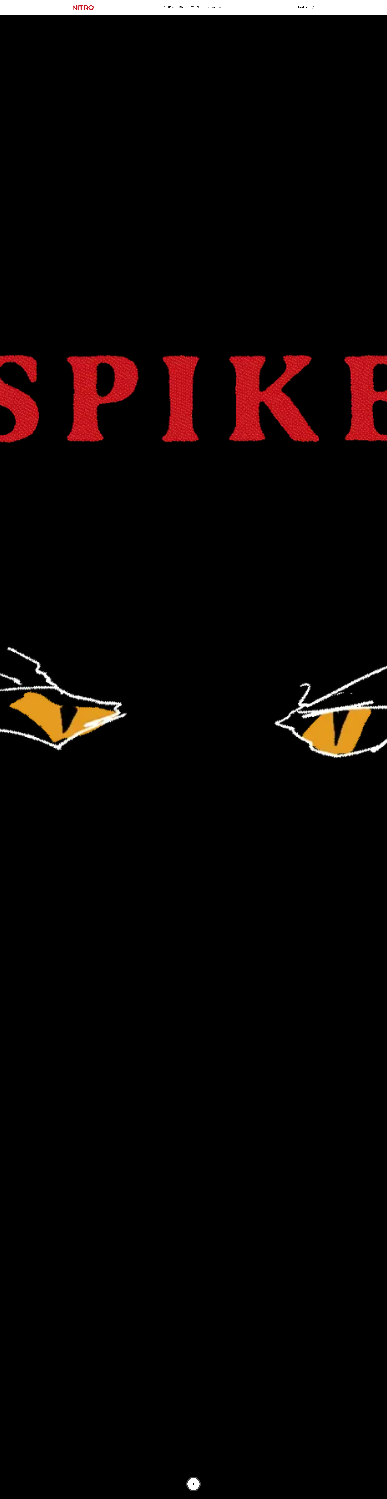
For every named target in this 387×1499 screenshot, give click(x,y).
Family (180, 7)
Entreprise (194, 7)
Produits (167, 7)
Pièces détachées (214, 7)
